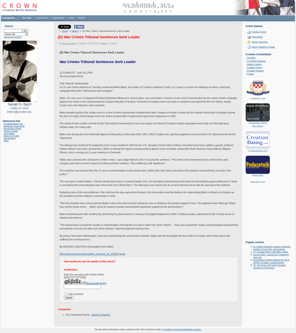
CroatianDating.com (13, 123)
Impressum (58, 18)
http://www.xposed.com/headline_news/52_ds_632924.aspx (92, 254)
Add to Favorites (260, 42)
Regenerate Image (96, 283)
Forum (81, 18)
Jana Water (9, 133)
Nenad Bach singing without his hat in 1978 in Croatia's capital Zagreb (271, 261)
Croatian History (255, 67)
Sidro (6, 140)
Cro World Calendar (256, 61)
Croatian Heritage (255, 71)
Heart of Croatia (11, 136)
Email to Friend (259, 32)
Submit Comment (100, 314)
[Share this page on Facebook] (79, 27)
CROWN (251, 58)
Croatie (250, 74)
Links (71, 18)
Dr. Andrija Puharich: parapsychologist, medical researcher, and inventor (272, 247)
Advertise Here (257, 182)
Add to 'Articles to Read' (263, 47)
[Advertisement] (258, 215)
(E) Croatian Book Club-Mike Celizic (270, 252)
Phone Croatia (11, 131)
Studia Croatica (254, 64)
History (75, 31)
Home (65, 31)
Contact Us (42, 18)
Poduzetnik (257, 175)
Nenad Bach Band (12, 128)
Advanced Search (13, 37)
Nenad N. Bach (69, 43)
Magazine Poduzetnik (14, 126)
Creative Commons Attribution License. (182, 329)
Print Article (257, 37)
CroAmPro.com (257, 98)
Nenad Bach (10, 138)
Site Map (26, 18)
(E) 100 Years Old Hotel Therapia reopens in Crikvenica (269, 266)
